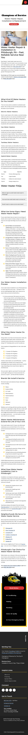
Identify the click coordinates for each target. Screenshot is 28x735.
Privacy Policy (16, 720)
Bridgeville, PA (9, 539)
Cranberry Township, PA (11, 534)
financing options (5, 507)
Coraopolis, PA (9, 532)
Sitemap (23, 720)
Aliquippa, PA (9, 537)
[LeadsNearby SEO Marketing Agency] (14, 726)
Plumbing (12, 651)
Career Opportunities (10, 681)
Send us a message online (20, 76)
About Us (7, 674)
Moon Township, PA (10, 530)
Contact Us (7, 706)
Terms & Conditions (8, 720)
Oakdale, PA (8, 541)
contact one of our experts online (11, 565)
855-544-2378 (17, 66)
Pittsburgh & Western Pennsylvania (11, 653)
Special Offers (8, 679)
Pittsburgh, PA (9, 528)
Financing (7, 676)
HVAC (17, 651)
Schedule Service (8, 703)
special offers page (16, 508)
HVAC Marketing (8, 732)
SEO (15, 732)
